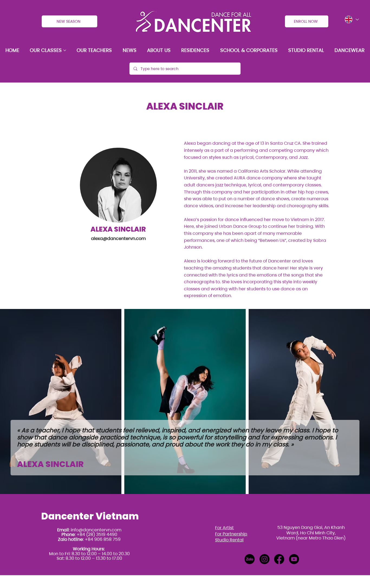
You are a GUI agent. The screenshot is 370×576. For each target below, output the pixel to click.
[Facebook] (279, 559)
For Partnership (231, 534)
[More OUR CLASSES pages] (64, 50)
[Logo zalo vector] (250, 559)
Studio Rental (229, 540)
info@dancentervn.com (96, 530)
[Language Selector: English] (351, 19)
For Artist (224, 528)
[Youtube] (294, 559)
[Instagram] (264, 559)
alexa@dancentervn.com (118, 238)
